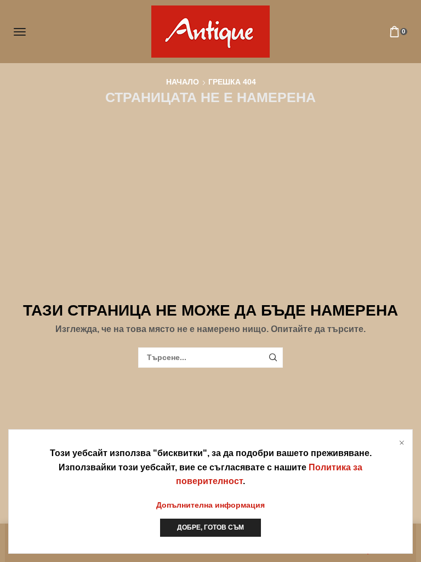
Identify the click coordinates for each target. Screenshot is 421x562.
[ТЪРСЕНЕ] (273, 357)
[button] (20, 31)
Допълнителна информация (210, 505)
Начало (182, 81)
